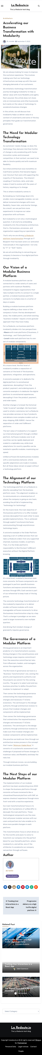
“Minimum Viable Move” (22, 745)
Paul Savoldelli (22, 993)
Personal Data (10, 1047)
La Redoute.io (20, 5)
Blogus (38, 1040)
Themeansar (22, 1043)
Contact (33, 1047)
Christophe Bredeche (22, 944)
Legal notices (23, 1047)
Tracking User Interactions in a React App (12, 904)
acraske (11, 41)
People (21, 1051)
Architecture (7, 18)
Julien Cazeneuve (22, 969)
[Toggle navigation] (2, 6)
